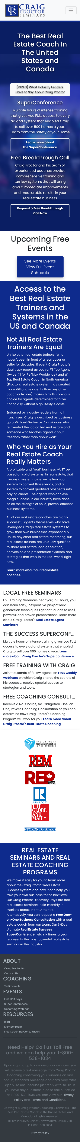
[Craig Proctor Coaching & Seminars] (25, 10)
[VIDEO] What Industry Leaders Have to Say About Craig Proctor (40, 89)
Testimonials (12, 986)
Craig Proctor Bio (14, 968)
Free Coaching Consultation (22, 1031)
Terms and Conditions (48, 1100)
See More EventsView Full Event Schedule (40, 266)
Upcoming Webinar (16, 1009)
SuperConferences (16, 1004)
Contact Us (11, 973)
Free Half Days (13, 999)
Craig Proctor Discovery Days (35, 900)
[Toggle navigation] (71, 10)
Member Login (13, 1026)
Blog (7, 1022)
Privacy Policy (40, 1133)
